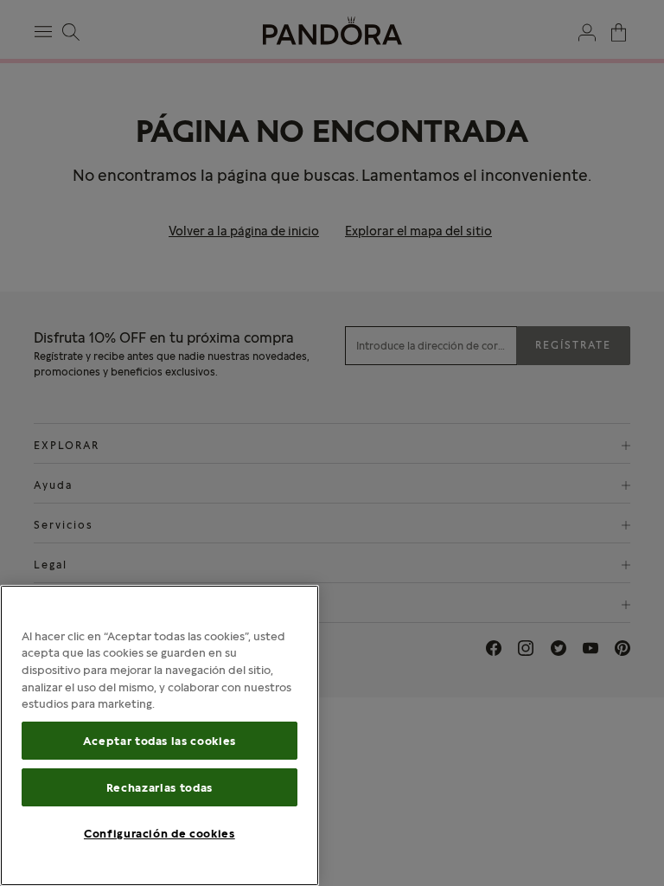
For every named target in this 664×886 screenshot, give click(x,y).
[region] (159, 735)
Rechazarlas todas (159, 787)
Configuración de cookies (159, 833)
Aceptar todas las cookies (159, 741)
